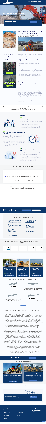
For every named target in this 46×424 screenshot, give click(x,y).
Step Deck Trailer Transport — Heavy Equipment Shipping (14, 224)
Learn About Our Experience (9, 86)
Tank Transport (10, 230)
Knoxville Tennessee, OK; (13, 334)
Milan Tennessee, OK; (33, 327)
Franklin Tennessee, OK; (19, 339)
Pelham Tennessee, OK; (30, 319)
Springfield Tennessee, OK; (22, 318)
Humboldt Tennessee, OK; (22, 332)
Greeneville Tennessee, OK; (36, 335)
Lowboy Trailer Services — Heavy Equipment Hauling (15, 227)
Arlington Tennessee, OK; (13, 351)
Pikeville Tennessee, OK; (23, 320)
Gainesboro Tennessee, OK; (9, 340)
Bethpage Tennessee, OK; (29, 347)
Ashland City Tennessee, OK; (26, 351)
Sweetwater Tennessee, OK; (23, 319)
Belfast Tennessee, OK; (20, 352)
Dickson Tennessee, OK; (14, 343)
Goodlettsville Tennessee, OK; (16, 335)
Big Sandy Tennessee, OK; (36, 347)
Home (20, 2)
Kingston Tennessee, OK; (7, 334)
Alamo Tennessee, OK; (13, 350)
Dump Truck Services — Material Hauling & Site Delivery (14, 221)
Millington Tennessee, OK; (39, 327)
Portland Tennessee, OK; (16, 321)
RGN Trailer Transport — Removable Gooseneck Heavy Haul (14, 226)
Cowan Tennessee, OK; (39, 341)
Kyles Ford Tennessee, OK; (25, 334)
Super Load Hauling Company (6, 412)
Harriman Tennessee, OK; (16, 336)
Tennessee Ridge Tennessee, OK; (29, 313)
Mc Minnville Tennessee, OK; (13, 327)
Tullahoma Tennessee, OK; (32, 314)
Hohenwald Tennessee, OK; (26, 338)
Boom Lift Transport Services (29, 224)
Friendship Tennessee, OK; (25, 339)
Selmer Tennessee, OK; (10, 317)
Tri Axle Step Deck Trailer (20, 412)
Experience (32, 2)
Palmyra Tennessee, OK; (26, 325)
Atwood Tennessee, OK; (39, 351)
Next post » (39, 403)
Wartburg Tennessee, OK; (32, 315)
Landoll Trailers (33, 287)
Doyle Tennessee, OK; (25, 343)
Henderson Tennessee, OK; (16, 337)
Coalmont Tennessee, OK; (25, 345)
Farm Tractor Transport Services (29, 226)
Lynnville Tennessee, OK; (25, 331)
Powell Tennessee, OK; (22, 321)
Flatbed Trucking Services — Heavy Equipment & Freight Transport (14, 222)
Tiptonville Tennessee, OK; (37, 313)
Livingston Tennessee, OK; (20, 330)
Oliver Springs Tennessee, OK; (30, 324)
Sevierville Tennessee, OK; (16, 317)
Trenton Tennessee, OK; (20, 314)
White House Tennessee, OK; (24, 316)
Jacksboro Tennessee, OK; (17, 333)
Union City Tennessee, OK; (13, 315)
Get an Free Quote (27, 210)
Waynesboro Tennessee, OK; (8, 316)
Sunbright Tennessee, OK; (9, 319)
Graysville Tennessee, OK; (23, 335)
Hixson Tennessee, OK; (20, 338)
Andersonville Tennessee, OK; (38, 350)
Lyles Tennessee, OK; (12, 331)
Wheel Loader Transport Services (29, 227)
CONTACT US (32, 357)
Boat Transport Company (11, 228)
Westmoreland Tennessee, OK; (16, 316)
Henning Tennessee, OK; (31, 337)
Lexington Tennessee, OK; (37, 329)
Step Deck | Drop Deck (13, 298)
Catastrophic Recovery (11, 232)
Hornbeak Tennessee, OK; (39, 338)
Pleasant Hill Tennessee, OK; (37, 320)
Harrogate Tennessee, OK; (23, 336)
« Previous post (8, 403)
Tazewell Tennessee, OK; (14, 313)
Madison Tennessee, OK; (32, 331)
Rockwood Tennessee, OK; (32, 322)
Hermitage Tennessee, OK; (6, 338)
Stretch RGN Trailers (33, 298)
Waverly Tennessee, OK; (39, 315)
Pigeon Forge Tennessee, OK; (16, 320)
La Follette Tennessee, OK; (32, 334)
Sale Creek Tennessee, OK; (31, 316)
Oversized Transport (11, 234)
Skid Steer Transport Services (29, 225)
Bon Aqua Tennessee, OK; (26, 348)
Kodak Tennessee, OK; (19, 334)
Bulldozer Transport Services (29, 230)
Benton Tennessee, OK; (32, 352)
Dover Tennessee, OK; (19, 343)
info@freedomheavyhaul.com (33, 1)
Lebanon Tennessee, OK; (17, 329)
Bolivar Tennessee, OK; (20, 348)
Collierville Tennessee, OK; (39, 345)
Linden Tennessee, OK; (14, 330)
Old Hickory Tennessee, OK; (16, 324)
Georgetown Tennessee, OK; (36, 340)
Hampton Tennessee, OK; (10, 336)
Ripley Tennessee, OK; (6, 322)
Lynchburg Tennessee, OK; (18, 331)
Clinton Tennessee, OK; (13, 345)
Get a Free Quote (33, 21)
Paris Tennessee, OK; (32, 325)
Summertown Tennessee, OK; (29, 318)
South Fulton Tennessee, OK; (9, 318)
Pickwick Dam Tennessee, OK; (9, 320)
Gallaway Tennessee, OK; (22, 340)
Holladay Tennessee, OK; (33, 338)
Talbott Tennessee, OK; (8, 313)
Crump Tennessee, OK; (20, 342)
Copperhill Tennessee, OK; (23, 346)
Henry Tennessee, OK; (37, 337)
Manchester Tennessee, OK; (9, 332)
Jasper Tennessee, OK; (36, 333)
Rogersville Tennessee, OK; (39, 322)
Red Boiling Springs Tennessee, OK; (35, 321)
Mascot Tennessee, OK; (16, 326)
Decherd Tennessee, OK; (7, 343)
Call (36, 210)
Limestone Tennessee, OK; (7, 330)
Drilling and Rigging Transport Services (30, 220)
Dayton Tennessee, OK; (33, 342)
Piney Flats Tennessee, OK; (30, 320)
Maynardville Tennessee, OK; (29, 326)
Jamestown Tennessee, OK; (29, 333)
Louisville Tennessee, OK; (39, 330)
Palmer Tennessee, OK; (20, 325)
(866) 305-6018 (41, 1)
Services (28, 2)
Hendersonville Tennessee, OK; (24, 337)
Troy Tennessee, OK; (26, 314)
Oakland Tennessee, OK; (10, 324)
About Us (23, 2)
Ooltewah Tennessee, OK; (8, 325)
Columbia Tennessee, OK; (9, 346)
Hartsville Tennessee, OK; (30, 336)
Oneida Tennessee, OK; (36, 324)
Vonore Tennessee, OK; (20, 315)
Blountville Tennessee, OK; (6, 348)
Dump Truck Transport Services (29, 229)
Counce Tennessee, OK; (26, 341)
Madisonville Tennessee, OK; (38, 331)
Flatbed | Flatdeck (19, 408)
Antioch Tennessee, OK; (7, 351)
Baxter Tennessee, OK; (14, 352)
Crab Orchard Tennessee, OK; (7, 342)
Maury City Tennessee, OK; (22, 326)
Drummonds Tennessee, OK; (38, 343)
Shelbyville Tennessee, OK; (35, 317)
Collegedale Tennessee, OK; (32, 345)
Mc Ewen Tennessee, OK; (36, 326)
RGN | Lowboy (13, 286)
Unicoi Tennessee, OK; (7, 315)
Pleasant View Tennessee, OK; (9, 321)
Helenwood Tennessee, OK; (9, 337)
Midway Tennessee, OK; (27, 327)
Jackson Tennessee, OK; (23, 333)
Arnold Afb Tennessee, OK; (19, 351)
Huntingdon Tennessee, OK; (29, 332)
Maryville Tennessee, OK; (9, 326)
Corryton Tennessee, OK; (10, 347)
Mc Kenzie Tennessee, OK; (7, 327)
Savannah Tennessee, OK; (38, 316)
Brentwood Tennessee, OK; (39, 348)
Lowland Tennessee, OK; (7, 331)
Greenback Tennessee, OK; (30, 335)
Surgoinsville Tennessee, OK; (16, 319)
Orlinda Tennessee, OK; (14, 325)
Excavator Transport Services (29, 228)
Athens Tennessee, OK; (33, 351)
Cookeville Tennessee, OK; (16, 346)
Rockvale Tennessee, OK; (26, 322)
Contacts (41, 2)
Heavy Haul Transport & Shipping (12, 235)
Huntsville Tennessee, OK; (10, 333)
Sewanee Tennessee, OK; (23, 317)
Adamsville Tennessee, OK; (7, 350)
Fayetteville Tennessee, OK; (6, 339)
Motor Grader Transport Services (29, 222)
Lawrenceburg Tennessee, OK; (9, 329)
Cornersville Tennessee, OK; (36, 346)
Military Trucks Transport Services (30, 231)
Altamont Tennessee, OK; (31, 350)
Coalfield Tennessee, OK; (19, 345)
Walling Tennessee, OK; (26, 315)
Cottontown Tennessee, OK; (22, 347)
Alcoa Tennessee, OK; (19, 350)
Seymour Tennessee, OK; (29, 317)
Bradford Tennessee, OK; (32, 348)
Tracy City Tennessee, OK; (13, 314)
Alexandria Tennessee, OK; (25, 350)
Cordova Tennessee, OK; (29, 346)
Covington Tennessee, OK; (33, 341)
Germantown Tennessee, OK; (7, 341)
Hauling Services (5, 418)
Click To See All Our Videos (13, 381)
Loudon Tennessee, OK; (33, 330)
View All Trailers (23, 305)
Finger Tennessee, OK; (13, 339)
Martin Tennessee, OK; (16, 332)
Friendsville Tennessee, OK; (32, 339)
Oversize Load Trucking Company (12, 229)
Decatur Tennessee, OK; (39, 342)
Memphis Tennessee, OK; (21, 327)
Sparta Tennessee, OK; (16, 318)
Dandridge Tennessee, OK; (27, 342)
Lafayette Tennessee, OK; (9, 335)
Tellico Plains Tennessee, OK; (21, 313)
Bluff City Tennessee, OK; (13, 348)
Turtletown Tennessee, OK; (39, 314)
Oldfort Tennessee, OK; (23, 324)
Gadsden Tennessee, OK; (39, 339)
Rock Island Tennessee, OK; (12, 322)
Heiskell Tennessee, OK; (36, 336)
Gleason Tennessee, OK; (20, 341)
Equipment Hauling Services (12, 231)
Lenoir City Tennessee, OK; (23, 329)
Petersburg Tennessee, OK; (36, 319)
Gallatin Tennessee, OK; (16, 340)
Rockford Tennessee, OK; (19, 322)
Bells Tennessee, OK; (26, 352)
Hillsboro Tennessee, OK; (13, 338)
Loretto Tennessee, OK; (26, 330)
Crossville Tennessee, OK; (14, 342)
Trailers (37, 2)
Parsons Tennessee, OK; (38, 325)
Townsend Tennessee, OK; (7, 314)
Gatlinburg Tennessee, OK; (29, 340)
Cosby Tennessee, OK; (16, 347)
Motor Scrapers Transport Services (30, 221)
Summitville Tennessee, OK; (36, 318)
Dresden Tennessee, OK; (31, 343)
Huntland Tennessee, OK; (36, 332)
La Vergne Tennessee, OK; (39, 334)
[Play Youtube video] (30, 44)
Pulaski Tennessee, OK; (28, 321)
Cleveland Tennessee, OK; (6, 345)
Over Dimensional (5, 409)
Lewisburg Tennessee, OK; (30, 329)
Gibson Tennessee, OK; (14, 341)
